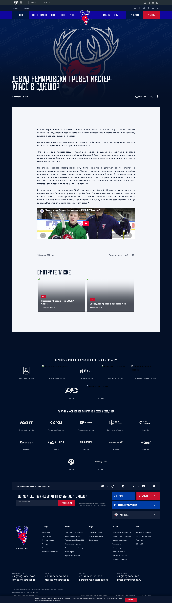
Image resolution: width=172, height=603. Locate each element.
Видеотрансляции (96, 536)
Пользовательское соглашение (125, 595)
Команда (45, 526)
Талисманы (116, 544)
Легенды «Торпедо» (143, 536)
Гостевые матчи (118, 552)
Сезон (67, 526)
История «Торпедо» (143, 532)
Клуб (138, 526)
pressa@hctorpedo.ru (129, 579)
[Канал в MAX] (158, 8)
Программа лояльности (121, 532)
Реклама (139, 540)
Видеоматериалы (96, 532)
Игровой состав (48, 540)
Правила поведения (120, 559)
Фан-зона (115, 526)
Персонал (45, 548)
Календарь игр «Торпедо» (75, 548)
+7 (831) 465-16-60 (23, 576)
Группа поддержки (119, 540)
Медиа (91, 526)
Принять (131, 599)
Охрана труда (146, 595)
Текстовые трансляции (74, 532)
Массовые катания (119, 555)
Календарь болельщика (121, 536)
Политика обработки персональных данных (93, 595)
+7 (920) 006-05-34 (56, 576)
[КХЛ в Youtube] (153, 2)
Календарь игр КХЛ (72, 536)
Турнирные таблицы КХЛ (74, 540)
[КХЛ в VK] (145, 2)
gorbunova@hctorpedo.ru (93, 579)
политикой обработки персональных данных (93, 505)
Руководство (46, 536)
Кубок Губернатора (72, 555)
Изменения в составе (50, 552)
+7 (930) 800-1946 (128, 576)
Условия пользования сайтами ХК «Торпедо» (26, 595)
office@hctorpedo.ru (24, 579)
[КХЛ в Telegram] (157, 2)
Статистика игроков (73, 544)
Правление (46, 532)
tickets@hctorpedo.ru (57, 579)
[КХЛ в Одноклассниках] (149, 2)
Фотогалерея (94, 540)
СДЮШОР (139, 544)
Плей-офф (69, 552)
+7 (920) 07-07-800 (90, 576)
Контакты (140, 548)
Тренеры (45, 544)
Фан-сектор (116, 548)
